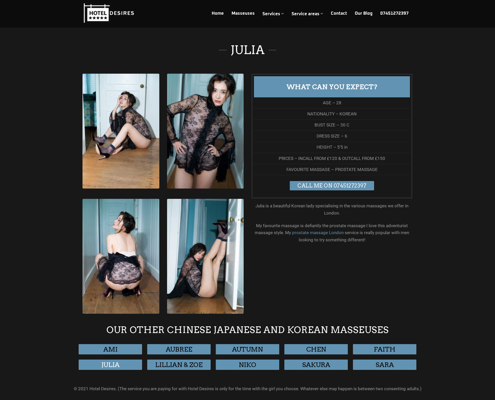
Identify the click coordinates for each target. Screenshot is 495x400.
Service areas (306, 14)
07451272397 (394, 13)
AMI (110, 349)
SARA (385, 365)
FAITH (384, 349)
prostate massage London (318, 232)
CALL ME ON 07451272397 (332, 186)
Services (271, 14)
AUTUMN (247, 349)
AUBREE (179, 349)
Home (218, 13)
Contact (339, 13)
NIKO (247, 365)
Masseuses (243, 13)
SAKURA (316, 365)
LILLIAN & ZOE (179, 365)
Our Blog (364, 13)
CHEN (316, 349)
